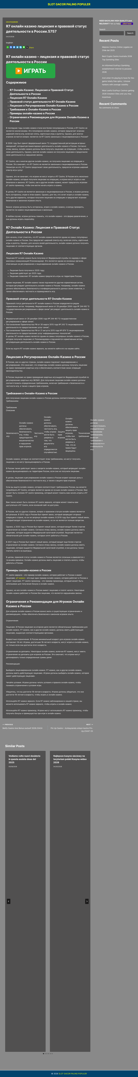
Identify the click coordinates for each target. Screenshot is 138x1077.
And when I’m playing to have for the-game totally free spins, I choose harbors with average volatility (118, 81)
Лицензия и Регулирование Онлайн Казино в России (44, 105)
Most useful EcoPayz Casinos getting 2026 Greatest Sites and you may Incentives (118, 93)
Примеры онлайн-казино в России (32, 113)
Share (31, 47)
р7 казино (20, 578)
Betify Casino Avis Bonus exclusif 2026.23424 (22, 726)
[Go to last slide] (8, 901)
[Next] (87, 901)
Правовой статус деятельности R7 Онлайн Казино (42, 101)
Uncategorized (12, 22)
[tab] (43, 1053)
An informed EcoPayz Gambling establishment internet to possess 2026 (117, 68)
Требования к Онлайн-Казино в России (35, 109)
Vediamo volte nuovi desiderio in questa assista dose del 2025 (24, 759)
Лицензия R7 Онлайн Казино (28, 97)
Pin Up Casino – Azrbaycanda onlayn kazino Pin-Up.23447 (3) (72, 728)
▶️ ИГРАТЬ (30, 70)
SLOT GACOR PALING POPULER (73, 1074)
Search (102, 29)
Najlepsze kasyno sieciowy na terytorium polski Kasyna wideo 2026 (70, 759)
